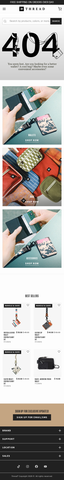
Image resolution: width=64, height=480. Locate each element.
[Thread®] (32, 9)
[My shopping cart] (59, 9)
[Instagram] (27, 466)
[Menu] (5, 9)
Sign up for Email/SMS (32, 417)
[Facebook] (36, 466)
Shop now (32, 140)
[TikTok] (18, 466)
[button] (28, 305)
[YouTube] (45, 466)
